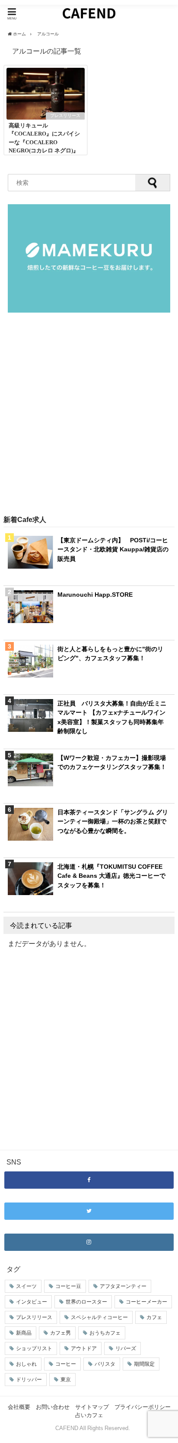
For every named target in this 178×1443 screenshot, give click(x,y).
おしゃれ (26, 1364)
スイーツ (26, 1286)
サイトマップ (92, 1407)
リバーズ (125, 1348)
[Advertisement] (89, 414)
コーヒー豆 (68, 1286)
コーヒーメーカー (146, 1301)
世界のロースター (86, 1301)
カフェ (154, 1317)
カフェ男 (60, 1332)
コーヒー (65, 1364)
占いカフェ (89, 1415)
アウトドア (84, 1348)
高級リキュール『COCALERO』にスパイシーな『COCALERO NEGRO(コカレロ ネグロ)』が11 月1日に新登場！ (44, 142)
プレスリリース (65, 115)
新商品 (24, 1332)
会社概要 (19, 1407)
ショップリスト (34, 1348)
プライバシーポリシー (142, 1407)
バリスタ (105, 1364)
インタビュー (31, 1301)
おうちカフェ (105, 1332)
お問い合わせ (53, 1407)
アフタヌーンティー (123, 1286)
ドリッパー (29, 1379)
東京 (65, 1379)
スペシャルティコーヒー (99, 1317)
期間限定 (144, 1364)
